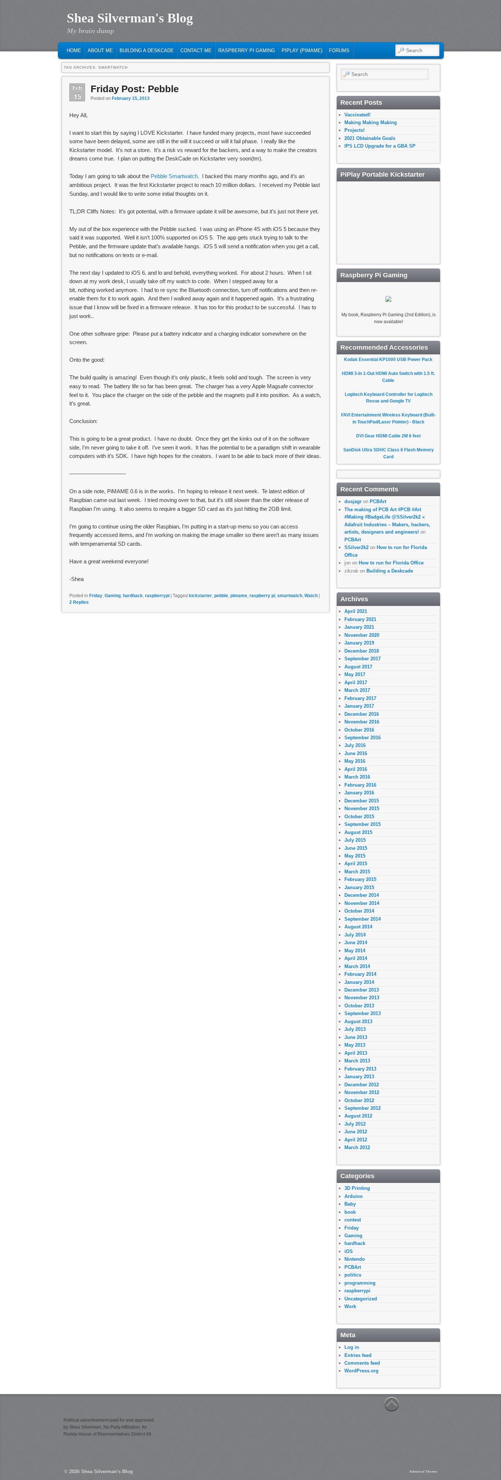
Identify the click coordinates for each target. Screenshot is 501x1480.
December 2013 (361, 990)
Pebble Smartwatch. (175, 176)
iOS (348, 1251)
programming (360, 1283)
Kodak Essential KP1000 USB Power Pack (388, 359)
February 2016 (360, 785)
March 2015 (357, 871)
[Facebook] (408, 35)
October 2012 (359, 1100)
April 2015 (355, 863)
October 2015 (359, 816)
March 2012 (357, 1147)
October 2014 (359, 911)
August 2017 (358, 666)
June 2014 (355, 942)
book (350, 1212)
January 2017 (359, 706)
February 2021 (360, 619)
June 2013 (355, 1037)
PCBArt (378, 501)
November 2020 (361, 635)
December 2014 (361, 895)
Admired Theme (423, 1471)
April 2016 (355, 769)
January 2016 (359, 792)
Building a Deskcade (147, 50)
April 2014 (355, 958)
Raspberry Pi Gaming (246, 50)
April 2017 (355, 682)
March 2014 (357, 966)
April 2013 (355, 1053)
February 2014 (360, 974)
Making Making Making (370, 122)
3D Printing (357, 1188)
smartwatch (289, 595)
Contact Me (196, 50)
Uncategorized (360, 1299)
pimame (238, 595)
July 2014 (355, 935)
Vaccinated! (357, 115)
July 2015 (355, 840)
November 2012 (361, 1092)
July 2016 (355, 745)
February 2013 (360, 1069)
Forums (339, 50)
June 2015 (355, 848)
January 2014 (359, 982)
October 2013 (359, 1005)
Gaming (113, 595)
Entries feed (358, 1355)
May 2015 (354, 856)
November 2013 (361, 997)
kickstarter (200, 595)
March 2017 (357, 690)
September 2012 (362, 1108)
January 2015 (359, 887)
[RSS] (396, 35)
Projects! (354, 130)
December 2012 (361, 1084)
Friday (95, 595)
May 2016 (354, 761)
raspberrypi (157, 595)
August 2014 (358, 926)
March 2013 (357, 1061)
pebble (221, 595)
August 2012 (358, 1116)
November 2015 (361, 808)
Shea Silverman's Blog (130, 18)
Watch (311, 595)
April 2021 (355, 611)
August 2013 (358, 1021)
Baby (350, 1204)
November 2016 (361, 722)
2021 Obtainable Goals (369, 138)
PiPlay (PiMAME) (302, 50)
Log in (351, 1347)
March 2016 (357, 777)
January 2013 (359, 1076)
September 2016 (362, 737)
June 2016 (355, 753)
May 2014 (354, 950)
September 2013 (362, 1013)
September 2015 (362, 824)
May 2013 (354, 1045)
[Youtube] (430, 35)
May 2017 (354, 674)
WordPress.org (361, 1370)
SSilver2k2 (356, 547)
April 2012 (355, 1140)
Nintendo (354, 1259)
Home (74, 50)
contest (352, 1220)
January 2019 (359, 643)
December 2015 (361, 801)
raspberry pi (262, 595)
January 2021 (359, 627)
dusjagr (353, 501)
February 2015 (360, 879)
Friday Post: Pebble (135, 88)
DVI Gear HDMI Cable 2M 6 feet (388, 435)
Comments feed (362, 1363)
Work (350, 1306)
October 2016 (359, 730)
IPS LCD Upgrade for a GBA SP (380, 146)
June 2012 (355, 1131)
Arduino (353, 1196)
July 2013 (355, 1029)
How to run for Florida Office (391, 563)
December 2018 (361, 651)
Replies (79, 602)
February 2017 (360, 698)
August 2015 (358, 832)
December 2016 (361, 714)
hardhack (133, 595)
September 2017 (362, 658)
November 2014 (361, 903)
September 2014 (362, 919)
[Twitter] (419, 35)
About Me (100, 50)
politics (352, 1275)
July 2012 (355, 1124)
